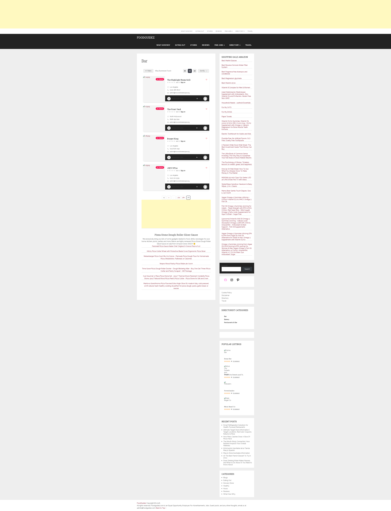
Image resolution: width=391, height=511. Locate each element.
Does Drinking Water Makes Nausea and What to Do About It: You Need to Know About (237, 463)
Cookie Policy (227, 293)
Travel (250, 31)
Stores (210, 31)
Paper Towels (227, 117)
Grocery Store (228, 483)
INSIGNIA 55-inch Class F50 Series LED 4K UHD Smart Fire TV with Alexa (236, 179)
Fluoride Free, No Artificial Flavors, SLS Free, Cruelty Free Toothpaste (236, 139)
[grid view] (185, 71)
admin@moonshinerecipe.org (179, 93)
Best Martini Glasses (229, 61)
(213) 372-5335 (174, 178)
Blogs (225, 478)
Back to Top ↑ (161, 508)
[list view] (190, 71)
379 (178, 197)
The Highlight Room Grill (179, 80)
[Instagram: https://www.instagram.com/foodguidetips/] (232, 281)
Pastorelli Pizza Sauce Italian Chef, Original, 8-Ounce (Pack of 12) (176, 246)
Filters (149, 71)
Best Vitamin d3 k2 (229, 83)
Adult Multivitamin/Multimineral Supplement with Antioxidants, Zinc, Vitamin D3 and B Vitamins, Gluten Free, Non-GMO (236, 95)
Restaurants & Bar (177, 98)
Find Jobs (228, 31)
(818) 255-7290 (175, 119)
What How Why (187, 31)
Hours (225, 489)
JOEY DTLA (172, 168)
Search (224, 266)
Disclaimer (225, 295)
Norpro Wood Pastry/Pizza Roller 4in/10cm (176, 264)
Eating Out (200, 31)
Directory (239, 31)
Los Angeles (174, 87)
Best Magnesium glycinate (232, 78)
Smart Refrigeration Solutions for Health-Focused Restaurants (235, 426)
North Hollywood (175, 116)
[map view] (195, 71)
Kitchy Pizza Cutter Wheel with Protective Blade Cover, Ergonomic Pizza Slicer (176, 251)
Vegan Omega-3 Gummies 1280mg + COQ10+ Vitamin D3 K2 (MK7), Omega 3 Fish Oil (236, 199)
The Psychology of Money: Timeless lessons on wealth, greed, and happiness (237, 163)
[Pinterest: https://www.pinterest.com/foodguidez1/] (238, 281)
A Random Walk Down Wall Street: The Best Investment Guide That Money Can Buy (237, 147)
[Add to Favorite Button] (206, 79)
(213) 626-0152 (175, 149)
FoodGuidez (146, 37)
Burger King (172, 138)
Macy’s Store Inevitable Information (236, 453)
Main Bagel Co (229, 406)
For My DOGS (227, 112)
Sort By (202, 71)
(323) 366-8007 (175, 90)
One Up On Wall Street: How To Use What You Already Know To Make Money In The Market (235, 171)
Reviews (219, 31)
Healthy (226, 486)
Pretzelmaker (229, 390)
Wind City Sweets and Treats (234, 374)
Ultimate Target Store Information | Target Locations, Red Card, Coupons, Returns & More (237, 432)
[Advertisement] (195, 14)
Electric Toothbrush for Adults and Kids (236, 134)
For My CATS (226, 107)
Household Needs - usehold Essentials (236, 103)
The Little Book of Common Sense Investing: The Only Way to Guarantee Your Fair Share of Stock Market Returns (236, 156)
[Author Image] (205, 99)
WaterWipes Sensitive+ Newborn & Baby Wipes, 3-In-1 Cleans (237, 185)
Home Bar (228, 359)
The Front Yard (174, 109)
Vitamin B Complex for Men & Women (236, 88)
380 (183, 197)
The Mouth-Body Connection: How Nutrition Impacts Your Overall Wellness (236, 443)
